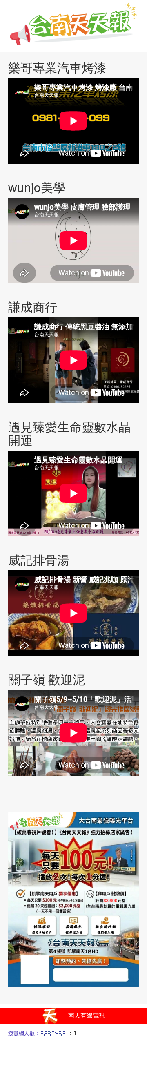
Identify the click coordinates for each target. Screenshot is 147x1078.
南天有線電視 (86, 1015)
